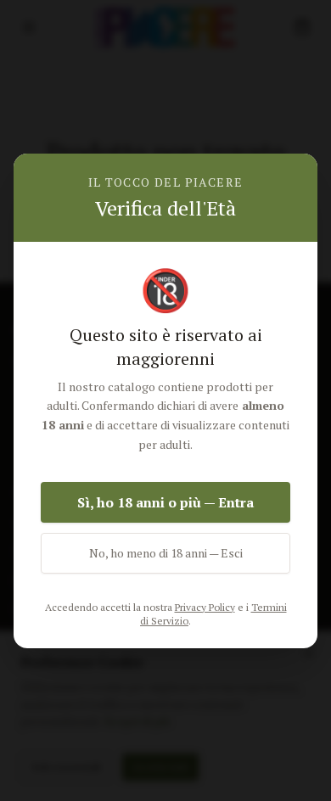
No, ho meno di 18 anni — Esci (166, 553)
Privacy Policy (205, 607)
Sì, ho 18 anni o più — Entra (165, 502)
